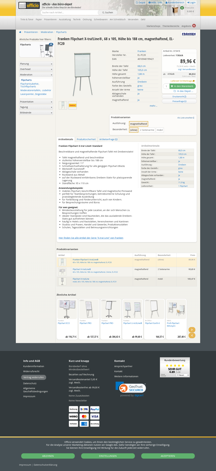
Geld (143, 19)
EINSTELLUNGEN (108, 455)
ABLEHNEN (48, 455)
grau (140, 85)
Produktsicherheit (86, 139)
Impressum (25, 464)
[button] (131, 389)
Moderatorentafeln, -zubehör (35, 90)
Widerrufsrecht (31, 371)
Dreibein (142, 81)
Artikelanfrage (107, 139)
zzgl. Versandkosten (187, 69)
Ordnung (87, 19)
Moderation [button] (26, 74)
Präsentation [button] (27, 101)
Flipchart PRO (85, 323)
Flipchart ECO (64, 323)
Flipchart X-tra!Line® (95, 270)
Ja (138, 77)
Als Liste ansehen (185, 117)
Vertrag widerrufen (34, 377)
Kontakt (118, 371)
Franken (142, 51)
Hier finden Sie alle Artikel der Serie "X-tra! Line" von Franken (91, 237)
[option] (67, 321)
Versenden (133, 19)
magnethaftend (138, 123)
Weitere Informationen (126, 376)
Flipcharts (26, 80)
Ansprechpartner (123, 366)
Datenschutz (45, 464)
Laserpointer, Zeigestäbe (33, 94)
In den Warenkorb (183, 86)
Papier (39, 19)
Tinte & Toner (27, 19)
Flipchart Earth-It (152, 323)
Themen (170, 26)
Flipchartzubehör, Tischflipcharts (29, 85)
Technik (76, 19)
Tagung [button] (24, 106)
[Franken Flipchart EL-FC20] (72, 104)
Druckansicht (179, 96)
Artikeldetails (65, 139)
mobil (160, 129)
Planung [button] (24, 63)
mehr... (153, 105)
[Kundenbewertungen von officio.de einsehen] (175, 367)
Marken (153, 26)
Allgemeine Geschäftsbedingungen (35, 390)
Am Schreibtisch (118, 19)
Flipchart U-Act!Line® (132, 323)
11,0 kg (181, 182)
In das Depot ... (185, 91)
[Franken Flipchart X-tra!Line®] (63, 104)
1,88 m (141, 73)
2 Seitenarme (147, 129)
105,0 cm (142, 69)
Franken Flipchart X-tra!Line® (92, 260)
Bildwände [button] (25, 112)
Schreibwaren (101, 19)
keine (140, 89)
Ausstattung (65, 19)
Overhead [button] (25, 69)
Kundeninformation (33, 366)
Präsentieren (50, 19)
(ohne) (133, 129)
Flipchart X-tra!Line (95, 280)
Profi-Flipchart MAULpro (173, 324)
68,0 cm (142, 66)
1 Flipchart (183, 186)
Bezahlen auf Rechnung (81, 374)
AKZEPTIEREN (168, 455)
